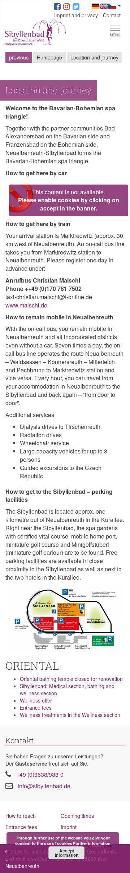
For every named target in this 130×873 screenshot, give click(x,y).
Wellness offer (36, 700)
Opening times (77, 815)
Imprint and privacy (76, 15)
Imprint (69, 826)
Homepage (49, 57)
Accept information (66, 852)
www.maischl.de (26, 305)
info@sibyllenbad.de (44, 786)
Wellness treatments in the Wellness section (70, 714)
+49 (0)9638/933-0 (40, 774)
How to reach (20, 815)
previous (19, 57)
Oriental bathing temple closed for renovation (71, 678)
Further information (91, 843)
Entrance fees (36, 707)
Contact (112, 15)
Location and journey (94, 57)
